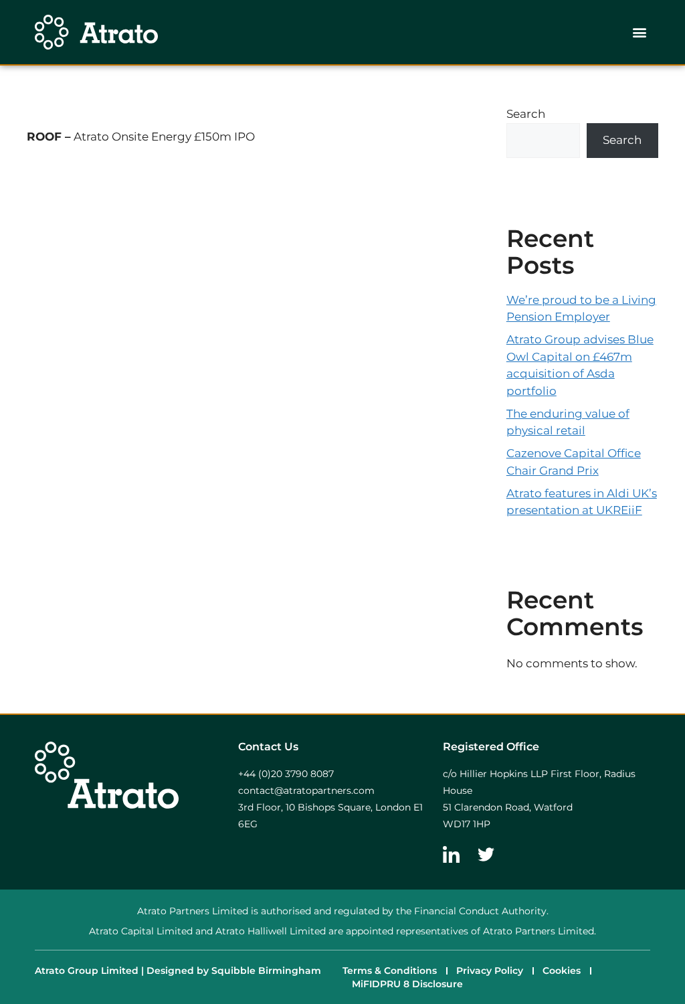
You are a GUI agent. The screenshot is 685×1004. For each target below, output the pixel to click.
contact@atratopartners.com (306, 790)
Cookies (562, 971)
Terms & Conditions (389, 971)
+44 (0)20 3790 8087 (286, 774)
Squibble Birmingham (266, 971)
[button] (639, 32)
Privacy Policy (489, 971)
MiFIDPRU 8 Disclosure (407, 984)
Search (525, 113)
